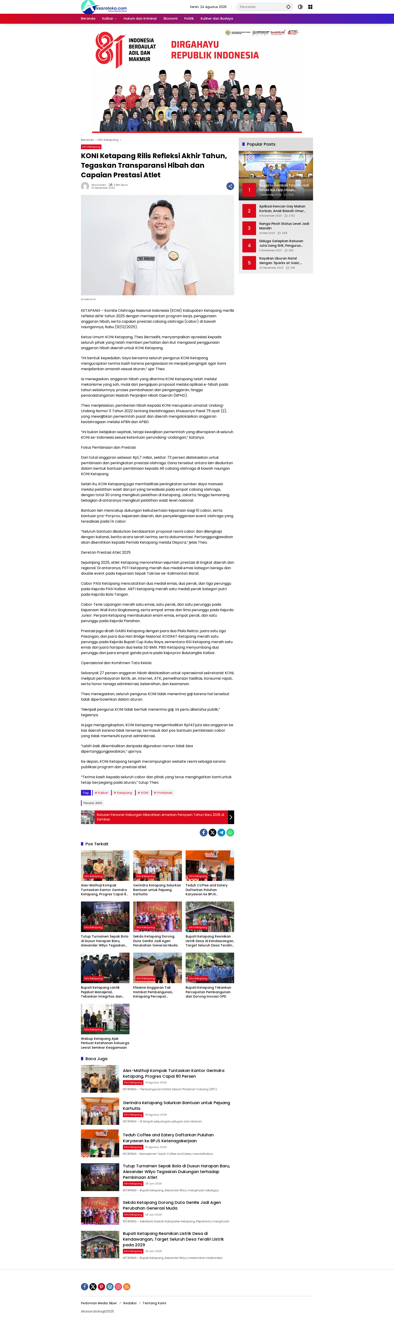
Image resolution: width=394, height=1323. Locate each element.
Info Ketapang (91, 147)
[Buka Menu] (310, 7)
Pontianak (164, 793)
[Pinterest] (101, 1286)
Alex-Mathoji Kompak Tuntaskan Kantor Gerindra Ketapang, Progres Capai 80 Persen (104, 890)
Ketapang (124, 793)
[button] (288, 6)
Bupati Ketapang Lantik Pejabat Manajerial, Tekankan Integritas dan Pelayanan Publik (101, 992)
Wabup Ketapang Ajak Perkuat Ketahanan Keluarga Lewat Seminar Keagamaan (105, 1043)
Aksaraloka (98, 185)
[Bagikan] (230, 186)
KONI (144, 793)
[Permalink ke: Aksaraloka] (86, 186)
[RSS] (126, 1286)
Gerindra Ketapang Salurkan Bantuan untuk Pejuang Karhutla (157, 889)
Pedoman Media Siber (99, 1303)
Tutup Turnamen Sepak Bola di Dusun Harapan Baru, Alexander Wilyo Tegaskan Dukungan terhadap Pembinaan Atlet (104, 941)
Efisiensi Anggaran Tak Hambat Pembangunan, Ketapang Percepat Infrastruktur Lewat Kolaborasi (153, 992)
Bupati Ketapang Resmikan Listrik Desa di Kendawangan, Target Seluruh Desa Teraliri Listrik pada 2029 (210, 941)
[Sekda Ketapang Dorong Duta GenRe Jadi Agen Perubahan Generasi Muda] (157, 916)
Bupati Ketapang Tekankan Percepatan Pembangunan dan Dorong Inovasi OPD (208, 992)
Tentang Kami (154, 1303)
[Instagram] (118, 1286)
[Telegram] (221, 832)
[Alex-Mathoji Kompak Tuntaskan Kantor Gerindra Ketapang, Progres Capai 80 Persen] (105, 865)
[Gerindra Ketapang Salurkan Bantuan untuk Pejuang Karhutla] (157, 865)
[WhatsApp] (230, 832)
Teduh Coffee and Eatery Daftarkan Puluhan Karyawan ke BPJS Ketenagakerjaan (207, 890)
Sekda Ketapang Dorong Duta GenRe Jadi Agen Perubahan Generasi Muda (155, 941)
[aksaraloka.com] (104, 6)
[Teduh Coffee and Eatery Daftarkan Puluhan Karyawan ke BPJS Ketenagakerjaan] (210, 865)
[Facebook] (203, 832)
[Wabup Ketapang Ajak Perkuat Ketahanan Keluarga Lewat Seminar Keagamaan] (105, 1019)
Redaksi (129, 1303)
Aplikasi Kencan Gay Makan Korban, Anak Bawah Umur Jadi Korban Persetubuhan (282, 208)
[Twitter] (212, 832)
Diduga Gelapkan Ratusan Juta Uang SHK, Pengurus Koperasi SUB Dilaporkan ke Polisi (282, 243)
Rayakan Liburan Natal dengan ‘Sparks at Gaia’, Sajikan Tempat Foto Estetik (282, 260)
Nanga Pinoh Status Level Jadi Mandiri (284, 226)
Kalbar (103, 793)
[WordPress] (110, 1286)
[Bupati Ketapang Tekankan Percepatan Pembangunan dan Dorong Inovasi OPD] (210, 968)
